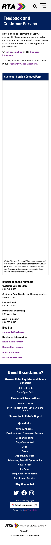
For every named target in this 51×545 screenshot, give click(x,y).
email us (17, 51)
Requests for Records (24, 473)
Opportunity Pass (24, 455)
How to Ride (25, 464)
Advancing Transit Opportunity (24, 460)
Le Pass (24, 469)
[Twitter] (17, 494)
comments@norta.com (13, 332)
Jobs (24, 446)
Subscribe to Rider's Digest (25, 416)
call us (8, 51)
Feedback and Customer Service (24, 433)
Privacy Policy (25, 531)
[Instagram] (32, 494)
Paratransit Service (24, 478)
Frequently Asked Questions (23, 63)
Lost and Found (24, 437)
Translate (32, 510)
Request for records (12, 347)
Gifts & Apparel (24, 428)
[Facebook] (25, 494)
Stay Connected (25, 442)
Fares (24, 451)
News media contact (12, 341)
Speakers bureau (11, 352)
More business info (12, 357)
